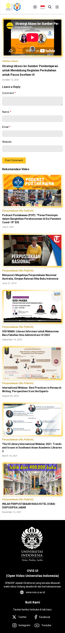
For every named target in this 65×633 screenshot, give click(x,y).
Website (7, 141)
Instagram (24, 625)
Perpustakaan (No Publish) (18, 210)
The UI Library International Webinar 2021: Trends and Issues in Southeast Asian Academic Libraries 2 (32, 448)
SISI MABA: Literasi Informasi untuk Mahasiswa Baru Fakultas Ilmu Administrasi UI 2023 (30, 333)
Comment (9, 93)
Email (6, 127)
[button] (50, 7)
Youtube (46, 625)
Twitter (22, 617)
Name (6, 112)
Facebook (44, 617)
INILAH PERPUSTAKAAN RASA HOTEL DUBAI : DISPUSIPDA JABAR (29, 505)
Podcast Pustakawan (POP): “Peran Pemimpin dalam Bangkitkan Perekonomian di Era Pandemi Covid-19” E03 (31, 219)
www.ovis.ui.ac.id (35, 592)
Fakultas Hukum (10, 61)
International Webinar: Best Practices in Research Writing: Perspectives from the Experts (31, 389)
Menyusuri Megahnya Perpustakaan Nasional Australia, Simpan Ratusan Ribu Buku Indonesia (30, 277)
